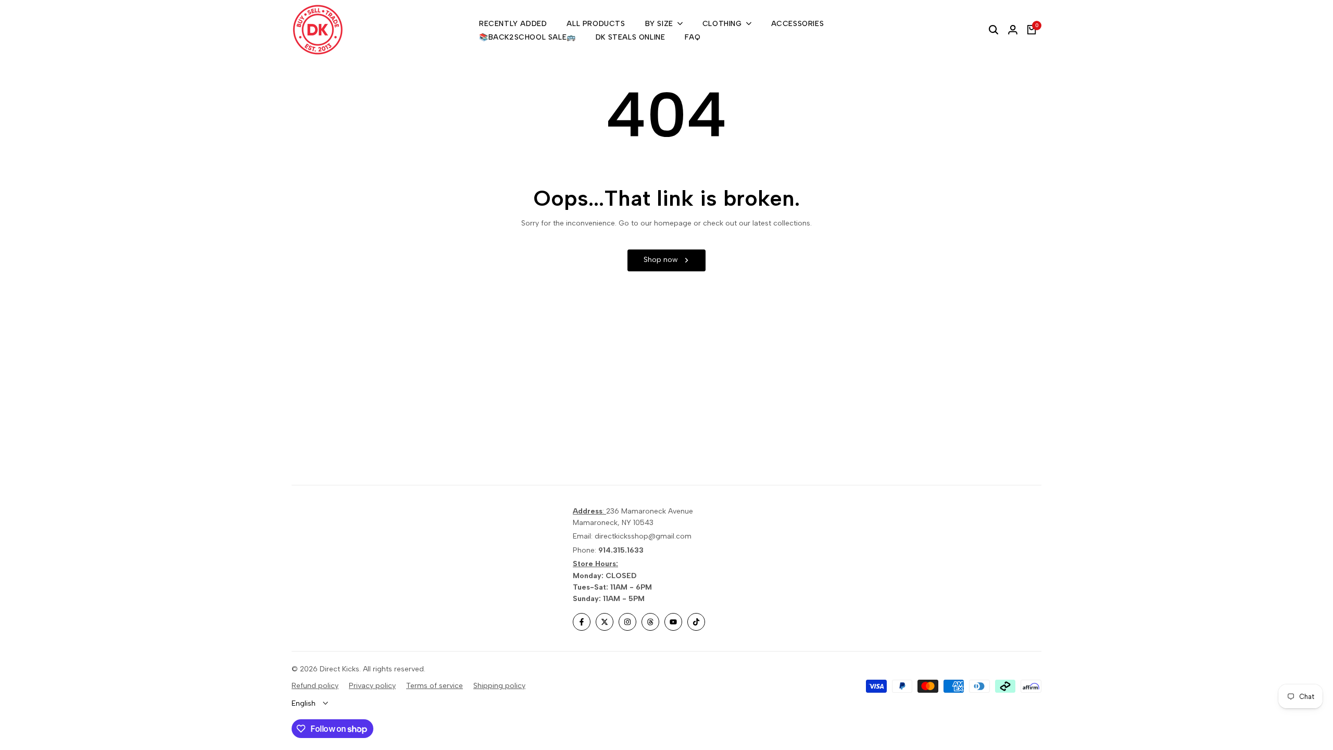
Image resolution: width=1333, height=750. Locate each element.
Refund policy (315, 685)
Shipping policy (499, 685)
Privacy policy (372, 685)
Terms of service (434, 685)
